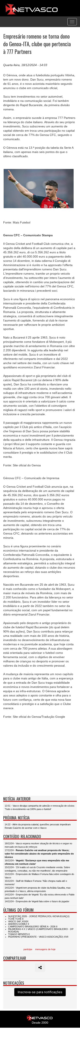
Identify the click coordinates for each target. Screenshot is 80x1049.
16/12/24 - (37, 862)
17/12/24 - (39, 853)
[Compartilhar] (40, 967)
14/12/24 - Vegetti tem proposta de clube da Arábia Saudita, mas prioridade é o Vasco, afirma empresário (38, 889)
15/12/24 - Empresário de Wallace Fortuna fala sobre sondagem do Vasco (39, 876)
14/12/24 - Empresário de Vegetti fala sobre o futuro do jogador (37, 901)
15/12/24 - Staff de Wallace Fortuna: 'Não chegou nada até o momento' (36, 883)
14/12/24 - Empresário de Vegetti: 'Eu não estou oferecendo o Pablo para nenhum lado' (39, 896)
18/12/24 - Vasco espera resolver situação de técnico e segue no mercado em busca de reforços (38, 845)
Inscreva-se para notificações (40, 992)
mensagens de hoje (45, 949)
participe (27, 949)
